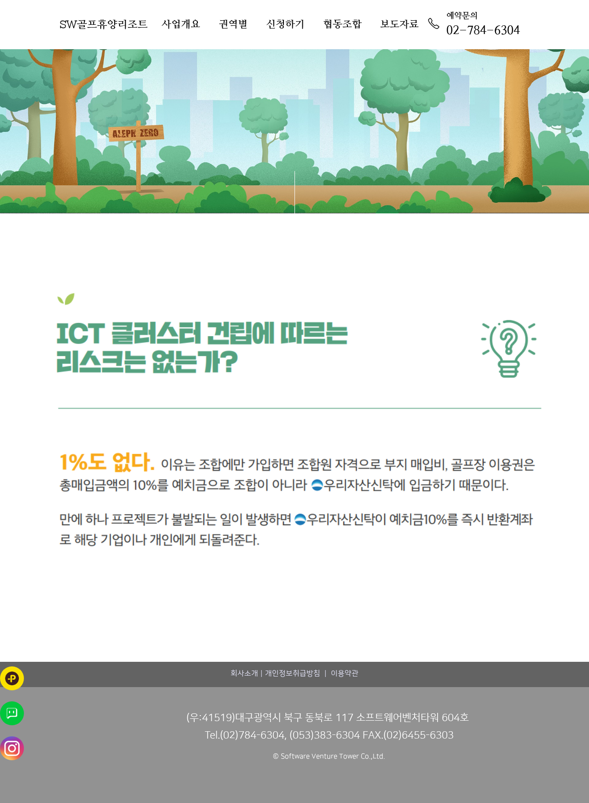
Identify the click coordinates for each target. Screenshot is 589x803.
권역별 (233, 24)
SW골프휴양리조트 (104, 24)
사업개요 (181, 24)
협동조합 (342, 24)
